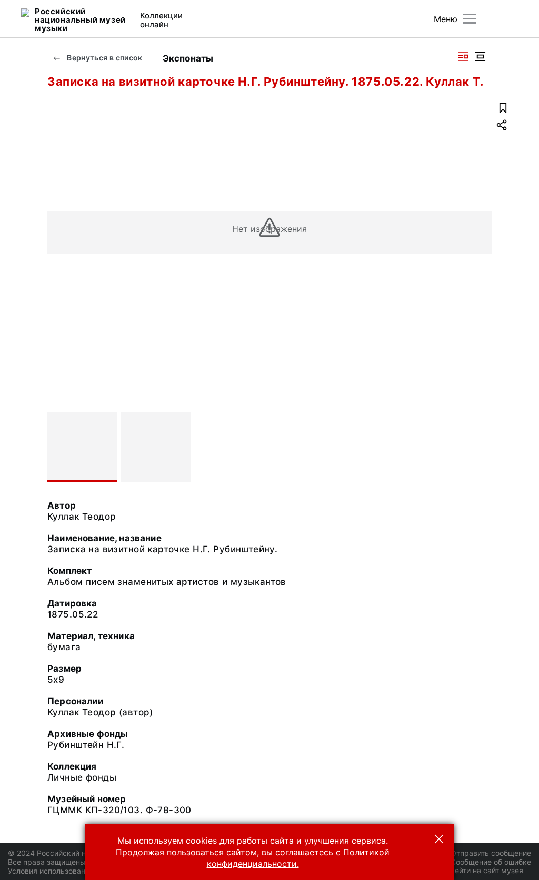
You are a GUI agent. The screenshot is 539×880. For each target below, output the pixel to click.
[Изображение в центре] (480, 56)
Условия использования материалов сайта (84, 870)
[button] (439, 839)
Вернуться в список (104, 57)
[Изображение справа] (463, 56)
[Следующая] (479, 447)
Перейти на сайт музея (482, 870)
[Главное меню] (469, 18)
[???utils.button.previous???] (60, 447)
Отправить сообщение (491, 852)
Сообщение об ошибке (491, 861)
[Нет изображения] (82, 447)
